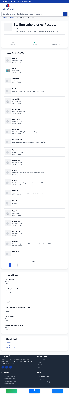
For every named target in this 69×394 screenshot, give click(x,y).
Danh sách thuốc (10, 347)
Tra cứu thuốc (42, 359)
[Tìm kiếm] (65, 14)
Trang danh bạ (9, 342)
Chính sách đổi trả (9, 383)
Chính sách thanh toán (10, 381)
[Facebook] (61, 2)
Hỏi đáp (40, 364)
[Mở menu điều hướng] (66, 7)
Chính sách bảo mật (9, 378)
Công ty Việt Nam (10, 345)
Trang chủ (4, 17)
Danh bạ (12, 17)
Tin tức (40, 362)
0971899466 (46, 379)
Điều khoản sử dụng (9, 376)
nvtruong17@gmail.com (49, 382)
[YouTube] (64, 2)
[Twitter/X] (67, 2)
